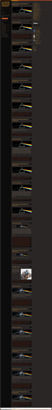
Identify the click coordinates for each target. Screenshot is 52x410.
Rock (25, 37)
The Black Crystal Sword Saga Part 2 (19, 303)
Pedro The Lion (17, 322)
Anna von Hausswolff (14, 113)
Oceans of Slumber (24, 242)
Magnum (22, 95)
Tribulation (28, 364)
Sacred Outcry (24, 114)
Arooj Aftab (29, 73)
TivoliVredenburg (24, 387)
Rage (16, 75)
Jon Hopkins (20, 343)
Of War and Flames (25, 95)
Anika (26, 34)
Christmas (20, 113)
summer (15, 18)
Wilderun (20, 305)
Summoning (25, 345)
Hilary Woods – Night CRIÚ (36, 15)
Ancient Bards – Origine (15, 300)
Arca (25, 402)
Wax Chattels (28, 245)
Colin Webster (21, 280)
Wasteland (17, 38)
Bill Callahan (23, 300)
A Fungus (22, 34)
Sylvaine (26, 178)
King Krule (20, 385)
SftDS (20, 75)
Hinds (14, 301)
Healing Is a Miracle (23, 240)
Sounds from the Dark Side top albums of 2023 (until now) (20, 120)
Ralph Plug (24, 37)
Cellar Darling (29, 300)
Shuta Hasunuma (16, 345)
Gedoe (30, 35)
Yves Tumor (25, 346)
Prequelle (13, 344)
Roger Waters (21, 344)
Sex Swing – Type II (16, 266)
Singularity (20, 345)
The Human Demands (29, 243)
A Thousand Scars (24, 237)
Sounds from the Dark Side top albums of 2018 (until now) (20, 350)
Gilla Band (15, 158)
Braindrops (27, 300)
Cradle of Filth (27, 238)
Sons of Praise (22, 345)
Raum (15, 159)
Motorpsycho (14, 322)
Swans (22, 282)
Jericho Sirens (17, 343)
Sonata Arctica (22, 75)
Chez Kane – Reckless (3, 26)
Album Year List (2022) (16, 139)
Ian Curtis (13, 281)
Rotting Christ (25, 322)
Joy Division (21, 281)
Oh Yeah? (26, 242)
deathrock (26, 280)
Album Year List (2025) (16, 22)
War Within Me (17, 219)
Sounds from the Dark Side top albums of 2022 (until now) (20, 164)
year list (19, 38)
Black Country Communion (19, 384)
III (15, 301)
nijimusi (18, 242)
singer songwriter (26, 404)
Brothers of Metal (15, 238)
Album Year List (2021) (16, 182)
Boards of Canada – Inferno (4, 35)
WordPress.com (35, 50)
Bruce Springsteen (19, 238)
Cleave (21, 341)
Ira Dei (24, 301)
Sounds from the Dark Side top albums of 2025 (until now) (20, 43)
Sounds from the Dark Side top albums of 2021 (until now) (20, 205)
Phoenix (20, 322)
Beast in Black (15, 341)
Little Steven (22, 385)
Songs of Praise (18, 364)
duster (13, 158)
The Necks (29, 345)
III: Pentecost (26, 240)
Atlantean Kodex (19, 300)
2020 (20, 237)
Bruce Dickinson (18, 113)
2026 (20, 34)
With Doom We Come (18, 346)
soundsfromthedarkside (5, 4)
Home (2, 8)
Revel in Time (21, 178)
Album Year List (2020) (16, 223)
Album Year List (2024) (16, 61)
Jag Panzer (24, 158)
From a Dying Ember (14, 240)
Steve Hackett (26, 159)
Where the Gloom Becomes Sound (22, 219)
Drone (27, 280)
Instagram (29, 240)
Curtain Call (15, 35)
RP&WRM (15, 34)
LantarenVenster (22, 343)
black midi (25, 300)
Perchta (29, 95)
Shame (14, 345)
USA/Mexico (20, 245)
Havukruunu (20, 240)
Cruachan (26, 113)
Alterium (25, 73)
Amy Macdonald (23, 402)
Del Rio (28, 113)
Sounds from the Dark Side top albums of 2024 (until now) (20, 81)
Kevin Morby (26, 158)
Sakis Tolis (17, 159)
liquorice (26, 281)
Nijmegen (28, 343)
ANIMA (17, 300)
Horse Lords (22, 158)
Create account (35, 47)
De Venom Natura (18, 35)
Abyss (23, 34)
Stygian (19, 243)
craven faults (24, 113)
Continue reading (14, 15)
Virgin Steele (18, 135)
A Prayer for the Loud (24, 299)
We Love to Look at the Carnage (25, 262)
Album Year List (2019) (16, 286)
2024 (20, 73)
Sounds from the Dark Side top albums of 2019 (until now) (20, 309)
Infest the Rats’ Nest (22, 301)
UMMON (14, 245)
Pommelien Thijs (18, 37)
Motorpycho (29, 281)
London (27, 281)
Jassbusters (15, 343)
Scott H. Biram (23, 404)
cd (26, 384)
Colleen (13, 35)
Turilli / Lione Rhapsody (24, 304)
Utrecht (22, 245)
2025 (19, 34)
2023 (20, 133)
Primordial (17, 344)
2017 (20, 402)
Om (16, 114)
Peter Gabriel (18, 114)
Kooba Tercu (24, 281)
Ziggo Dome (23, 38)
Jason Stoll (17, 281)
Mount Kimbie (28, 385)
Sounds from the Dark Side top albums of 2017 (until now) (20, 392)
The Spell (16, 262)
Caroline (26, 56)
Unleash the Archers (17, 245)
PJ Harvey (20, 114)
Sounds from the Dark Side (26, 75)
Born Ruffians (23, 384)
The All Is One (25, 243)
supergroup (21, 282)
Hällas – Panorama (35, 11)
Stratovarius (29, 159)
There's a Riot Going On (25, 364)
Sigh (19, 159)
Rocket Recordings (14, 282)
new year (15, 114)
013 (18, 34)
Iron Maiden (26, 301)
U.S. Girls (27, 304)
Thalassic (23, 243)
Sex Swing (17, 282)
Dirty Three (22, 35)
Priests (15, 344)
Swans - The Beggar (37, 35)
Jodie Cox (19, 281)
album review (23, 56)
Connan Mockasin (26, 341)
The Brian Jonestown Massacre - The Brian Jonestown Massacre (38, 31)
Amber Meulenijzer (26, 112)
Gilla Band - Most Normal (38, 32)
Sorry (13, 243)
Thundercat (21, 387)
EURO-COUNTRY (24, 35)
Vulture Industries (20, 135)
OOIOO (28, 242)
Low (25, 343)
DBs (16, 35)
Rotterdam (23, 344)
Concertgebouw (23, 341)
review (14, 18)
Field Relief (28, 35)
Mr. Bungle (14, 242)
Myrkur (13, 114)
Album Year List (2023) (16, 100)
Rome (19, 404)
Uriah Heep (27, 387)
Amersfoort (25, 34)
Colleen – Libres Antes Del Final (4, 36)
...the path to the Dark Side (4, 18)
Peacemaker (28, 95)
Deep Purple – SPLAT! (3, 24)
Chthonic (20, 341)
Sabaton (29, 37)
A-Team (21, 402)
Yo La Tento (29, 135)
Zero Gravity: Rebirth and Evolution (25, 305)
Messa (14, 178)
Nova (15, 178)
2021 (20, 112)
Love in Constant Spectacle (19, 95)
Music (15, 322)
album (21, 56)
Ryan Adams (21, 404)
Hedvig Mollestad (18, 158)
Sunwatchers (21, 243)
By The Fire (22, 238)
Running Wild (28, 37)
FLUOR (13, 301)
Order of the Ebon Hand (15, 37)
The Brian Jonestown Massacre (25, 303)
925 (22, 237)
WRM (17, 56)
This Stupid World (15, 135)
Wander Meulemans (18, 18)
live (24, 343)
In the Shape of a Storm (18, 301)
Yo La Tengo (23, 346)
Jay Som (15, 385)
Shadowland (25, 178)
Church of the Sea (29, 56)
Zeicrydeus (21, 38)
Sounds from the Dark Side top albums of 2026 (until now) (20, 4)
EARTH (28, 280)
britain (18, 280)
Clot (25, 238)
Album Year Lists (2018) (16, 327)
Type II (17, 262)
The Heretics (27, 345)
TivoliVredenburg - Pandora (16, 304)
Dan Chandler (23, 280)
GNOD (16, 158)
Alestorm (26, 260)
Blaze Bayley (26, 217)
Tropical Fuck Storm (20, 304)
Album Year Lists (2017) (16, 368)
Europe (26, 35)
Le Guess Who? (28, 158)
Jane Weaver (15, 95)
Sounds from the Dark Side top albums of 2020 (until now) (20, 251)
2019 (20, 299)
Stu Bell (18, 282)
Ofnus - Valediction (37, 38)
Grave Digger (17, 240)
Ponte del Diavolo (21, 37)
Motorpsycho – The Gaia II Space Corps (37, 10)
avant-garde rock (27, 402)
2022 (21, 112)
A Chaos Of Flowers (22, 94)
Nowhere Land (21, 242)
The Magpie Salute (16, 387)
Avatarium (13, 384)
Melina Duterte (25, 385)
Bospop (25, 384)
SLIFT (27, 114)
